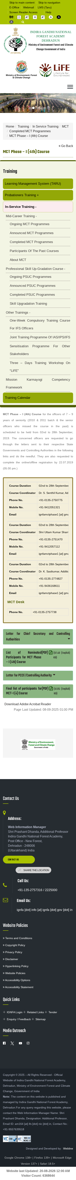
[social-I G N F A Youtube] (20, 1043)
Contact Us (11, 799)
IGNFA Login (14, 1012)
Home (10, 126)
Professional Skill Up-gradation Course (35, 269)
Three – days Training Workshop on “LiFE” (40, 367)
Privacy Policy (13, 952)
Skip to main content (21, 2)
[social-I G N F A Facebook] (4, 1043)
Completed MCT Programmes (30, 131)
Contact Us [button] (13, 860)
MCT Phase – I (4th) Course (28, 135)
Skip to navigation (49, 2)
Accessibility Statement (18, 987)
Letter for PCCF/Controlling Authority (29, 675)
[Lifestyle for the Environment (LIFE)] (54, 70)
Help (48, 12)
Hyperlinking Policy (16, 966)
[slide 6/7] (45, 108)
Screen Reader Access (23, 12)
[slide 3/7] (38, 108)
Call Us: (23, 881)
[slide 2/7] (36, 108)
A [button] (51, 17)
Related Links (35, 1012)
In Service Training (45, 126)
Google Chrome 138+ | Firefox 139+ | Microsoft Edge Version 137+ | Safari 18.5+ (38, 1160)
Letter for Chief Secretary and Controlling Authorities (38, 636)
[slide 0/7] (31, 108)
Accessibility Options (17, 980)
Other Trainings (18, 312)
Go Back (66, 146)
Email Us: (24, 900)
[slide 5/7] (43, 108)
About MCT (18, 260)
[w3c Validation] (24, 1138)
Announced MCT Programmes (32, 233)
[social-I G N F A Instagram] (28, 1043)
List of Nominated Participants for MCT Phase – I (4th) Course (38, 658)
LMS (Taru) (45, 7)
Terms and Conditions (18, 938)
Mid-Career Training (21, 216)
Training (23, 126)
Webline (68, 1148)
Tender (53, 1012)
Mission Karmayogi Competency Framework (38, 383)
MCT (65, 126)
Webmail (28, 7)
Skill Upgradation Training (28, 303)
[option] (38, 743)
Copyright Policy (14, 945)
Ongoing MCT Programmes (29, 224)
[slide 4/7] (40, 108)
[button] (19, 17)
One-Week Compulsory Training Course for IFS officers (40, 324)
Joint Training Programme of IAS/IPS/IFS (40, 337)
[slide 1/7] (33, 108)
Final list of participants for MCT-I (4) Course (38, 691)
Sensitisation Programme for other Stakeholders (40, 350)
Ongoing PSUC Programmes (30, 277)
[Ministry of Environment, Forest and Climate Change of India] (21, 70)
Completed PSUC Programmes (32, 295)
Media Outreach (14, 1031)
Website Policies (15, 926)
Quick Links (11, 1000)
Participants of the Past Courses (34, 251)
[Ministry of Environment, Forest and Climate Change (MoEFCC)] (38, 744)
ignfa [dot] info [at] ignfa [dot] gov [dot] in (44, 909)
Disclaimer (11, 959)
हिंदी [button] (11, 17)
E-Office (14, 7)
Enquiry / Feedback (19, 1019)
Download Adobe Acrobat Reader (27, 704)
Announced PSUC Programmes (33, 286)
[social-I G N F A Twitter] (12, 1043)
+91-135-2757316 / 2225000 (37, 890)
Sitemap (40, 1019)
